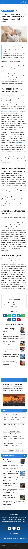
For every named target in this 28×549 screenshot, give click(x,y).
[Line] (23, 315)
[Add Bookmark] (16, 11)
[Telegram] (19, 315)
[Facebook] (5, 315)
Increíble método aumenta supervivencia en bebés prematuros (9, 330)
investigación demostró (9, 111)
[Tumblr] (9, 319)
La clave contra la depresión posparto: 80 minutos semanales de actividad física (11, 343)
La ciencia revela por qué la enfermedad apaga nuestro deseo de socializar (11, 363)
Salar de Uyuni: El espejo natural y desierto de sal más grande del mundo (11, 473)
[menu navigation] (2, 2)
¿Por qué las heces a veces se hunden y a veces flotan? (10, 460)
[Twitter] (14, 315)
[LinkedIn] (14, 319)
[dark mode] (23, 2)
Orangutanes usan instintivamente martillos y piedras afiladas (9, 497)
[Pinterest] (19, 319)
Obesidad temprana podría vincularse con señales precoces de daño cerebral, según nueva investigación (11, 336)
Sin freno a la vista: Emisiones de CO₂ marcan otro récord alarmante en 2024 (12, 385)
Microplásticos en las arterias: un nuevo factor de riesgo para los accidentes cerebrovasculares (11, 356)
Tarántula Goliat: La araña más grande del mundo (10, 484)
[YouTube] (18, 528)
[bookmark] (26, 2)
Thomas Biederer (20, 142)
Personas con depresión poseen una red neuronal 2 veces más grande (11, 349)
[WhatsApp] (9, 315)
